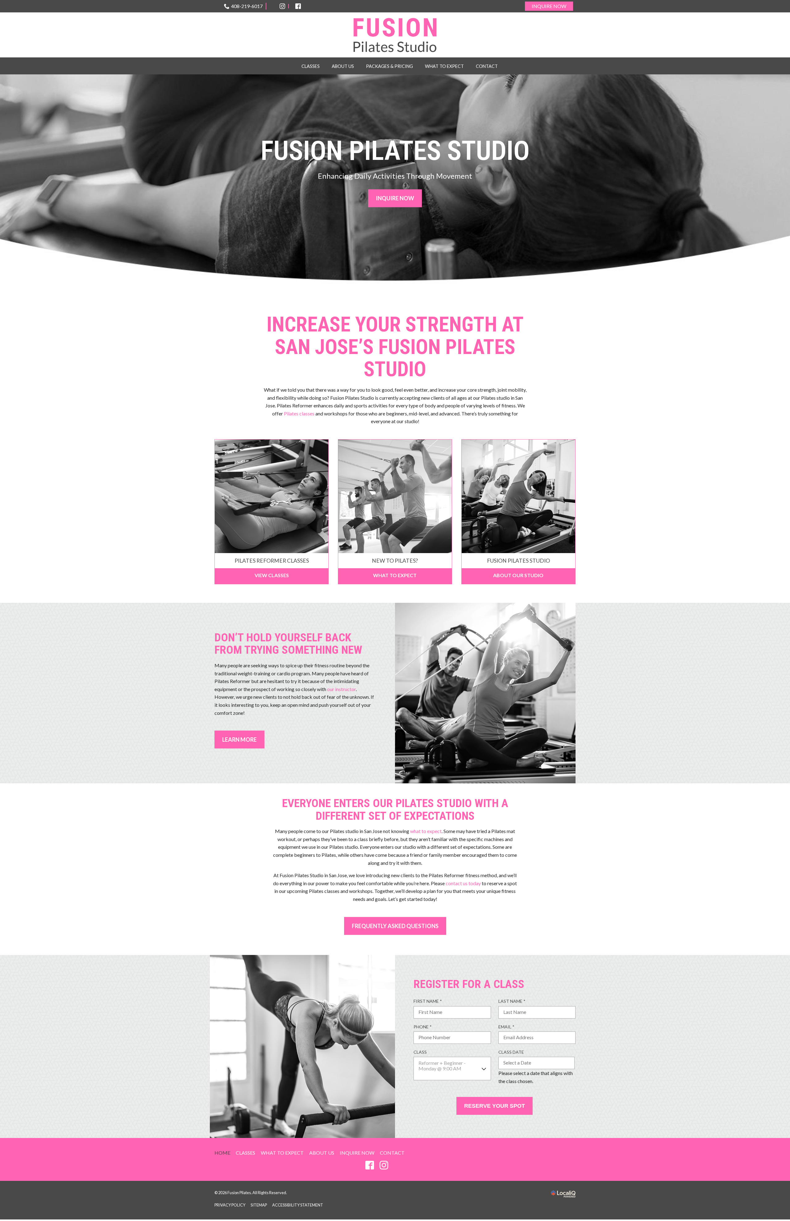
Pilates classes (299, 413)
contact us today (463, 883)
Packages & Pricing (389, 66)
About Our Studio (518, 575)
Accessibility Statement (297, 1204)
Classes (310, 66)
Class (420, 1052)
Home (222, 1153)
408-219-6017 (247, 6)
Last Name (513, 1001)
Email (508, 1027)
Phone (424, 1027)
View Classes (272, 575)
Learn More (239, 739)
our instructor (341, 689)
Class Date (511, 1052)
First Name (429, 1001)
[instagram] (383, 1165)
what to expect (426, 831)
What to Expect (444, 66)
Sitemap (259, 1204)
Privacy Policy (229, 1204)
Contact (487, 66)
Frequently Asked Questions (395, 926)
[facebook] (369, 1165)
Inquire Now (549, 6)
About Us (343, 66)
